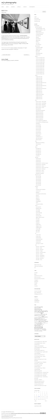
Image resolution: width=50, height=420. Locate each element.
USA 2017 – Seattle (39, 253)
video (41, 331)
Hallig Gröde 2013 (39, 92)
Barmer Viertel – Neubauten (41, 106)
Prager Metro (38, 224)
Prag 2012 (37, 221)
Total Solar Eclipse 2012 (40, 68)
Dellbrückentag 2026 (39, 117)
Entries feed (36, 18)
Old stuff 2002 (38, 179)
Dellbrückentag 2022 (39, 111)
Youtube (36, 285)
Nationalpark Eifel (39, 53)
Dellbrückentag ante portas (39, 381)
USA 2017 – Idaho (39, 248)
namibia (39, 324)
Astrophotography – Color (40, 29)
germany (41, 321)
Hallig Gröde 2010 (39, 87)
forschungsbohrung (41, 318)
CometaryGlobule (37, 314)
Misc (36, 141)
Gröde (36, 75)
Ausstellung (27, 54)
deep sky (45, 314)
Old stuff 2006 (38, 185)
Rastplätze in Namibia (40, 173)
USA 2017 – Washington (40, 255)
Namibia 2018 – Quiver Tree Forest (42, 167)
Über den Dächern (39, 138)
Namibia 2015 (38, 160)
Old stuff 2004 (38, 182)
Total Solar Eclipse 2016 (40, 70)
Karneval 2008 (38, 126)
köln (45, 322)
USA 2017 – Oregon (39, 250)
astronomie (37, 308)
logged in (9, 60)
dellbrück (36, 315)
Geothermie (36, 321)
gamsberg (45, 319)
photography (38, 328)
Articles (19, 6)
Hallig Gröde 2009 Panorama (41, 85)
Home (2, 6)
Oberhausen (38, 54)
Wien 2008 (38, 230)
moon (47, 322)
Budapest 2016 (38, 208)
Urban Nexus (36, 302)
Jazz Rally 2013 (38, 149)
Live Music (38, 155)
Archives (13, 6)
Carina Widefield (37, 353)
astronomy (38, 309)
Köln (36, 100)
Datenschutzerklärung (5, 417)
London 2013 (38, 236)
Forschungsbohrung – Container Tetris (41, 372)
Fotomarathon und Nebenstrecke (42, 122)
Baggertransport (39, 49)
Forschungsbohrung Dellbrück (41, 120)
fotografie (37, 319)
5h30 (37, 188)
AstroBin (36, 272)
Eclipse (36, 56)
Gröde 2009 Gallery (5, 54)
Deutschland (37, 46)
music (35, 324)
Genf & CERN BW (39, 212)
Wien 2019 (38, 231)
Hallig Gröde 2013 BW (40, 94)
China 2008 (38, 209)
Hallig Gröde (37, 322)
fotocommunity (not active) (39, 278)
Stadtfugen (36, 299)
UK (35, 233)
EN (5, 49)
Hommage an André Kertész (41, 193)
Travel (36, 205)
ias (41, 323)
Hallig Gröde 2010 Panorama (41, 88)
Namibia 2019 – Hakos (40, 170)
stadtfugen (38, 199)
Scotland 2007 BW (39, 239)
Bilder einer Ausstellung (40, 142)
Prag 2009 (37, 220)
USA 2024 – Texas (39, 259)
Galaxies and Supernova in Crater (40, 385)
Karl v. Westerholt (37, 292)
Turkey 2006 (38, 228)
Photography (32, 6)
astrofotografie (38, 307)
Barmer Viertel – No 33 (40, 107)
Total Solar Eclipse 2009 (40, 66)
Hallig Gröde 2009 (39, 84)
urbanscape (36, 331)
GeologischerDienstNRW (42, 320)
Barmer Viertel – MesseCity (41, 104)
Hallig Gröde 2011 (39, 89)
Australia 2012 (38, 207)
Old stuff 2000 (38, 177)
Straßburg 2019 (38, 227)
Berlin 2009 (38, 50)
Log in (35, 16)
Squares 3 (37, 198)
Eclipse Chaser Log (37, 264)
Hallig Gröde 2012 (39, 91)
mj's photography (8, 2)
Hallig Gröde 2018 (39, 98)
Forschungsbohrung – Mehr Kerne (40, 341)
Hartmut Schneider (37, 291)
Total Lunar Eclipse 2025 (40, 62)
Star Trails (37, 43)
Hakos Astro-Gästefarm (38, 266)
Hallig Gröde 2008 (39, 81)
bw (37, 312)
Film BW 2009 (38, 144)
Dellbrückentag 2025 (39, 116)
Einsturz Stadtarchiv (39, 119)
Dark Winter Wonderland (40, 110)
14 (38, 396)
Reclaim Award (38, 133)
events (7, 49)
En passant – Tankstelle (38, 363)
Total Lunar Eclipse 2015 (40, 57)
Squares (37, 195)
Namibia (36, 157)
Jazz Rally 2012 (38, 148)
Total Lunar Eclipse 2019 (40, 60)
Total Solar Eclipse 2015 (40, 69)
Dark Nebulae (38, 35)
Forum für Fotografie (14, 43)
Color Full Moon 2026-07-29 (39, 350)
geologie (35, 320)
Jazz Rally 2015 (38, 152)
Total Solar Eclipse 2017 (40, 72)
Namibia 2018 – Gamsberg (40, 164)
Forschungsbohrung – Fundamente (40, 373)
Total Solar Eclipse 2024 (40, 73)
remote (36, 330)
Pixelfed (35, 283)
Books (35, 312)
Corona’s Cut (38, 190)
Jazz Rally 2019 (38, 154)
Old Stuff (37, 325)
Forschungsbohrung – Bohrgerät (40, 362)
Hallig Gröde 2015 (39, 97)
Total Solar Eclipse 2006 (40, 63)
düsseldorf (36, 317)
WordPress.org (37, 21)
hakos (46, 321)
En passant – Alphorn (38, 379)
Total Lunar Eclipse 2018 (40, 59)
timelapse (40, 330)
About (7, 6)
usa (39, 331)
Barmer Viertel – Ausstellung (41, 103)
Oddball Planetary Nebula (39, 382)
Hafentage (38, 123)
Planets (37, 41)
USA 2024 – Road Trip (39, 258)
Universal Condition (39, 204)
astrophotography (41, 311)
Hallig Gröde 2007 (39, 79)
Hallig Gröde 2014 (39, 95)
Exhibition (15, 47)
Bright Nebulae (38, 31)
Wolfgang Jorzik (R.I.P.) (38, 294)
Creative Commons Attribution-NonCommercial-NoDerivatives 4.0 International (25, 413)
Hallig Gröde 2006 (39, 78)
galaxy (41, 319)
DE (42, 314)
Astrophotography (38, 27)
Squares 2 (37, 196)
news (43, 324)
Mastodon (36, 281)
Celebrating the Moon (40, 32)
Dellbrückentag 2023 (39, 113)
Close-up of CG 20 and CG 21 (39, 354)
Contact (25, 6)
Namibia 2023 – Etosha (40, 171)
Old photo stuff (38, 174)
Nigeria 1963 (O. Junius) (40, 217)
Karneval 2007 (38, 125)
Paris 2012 (38, 218)
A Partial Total (36, 344)
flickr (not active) (37, 277)
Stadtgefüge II (38, 201)
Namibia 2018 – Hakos (40, 166)
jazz (42, 322)
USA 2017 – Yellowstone (40, 256)
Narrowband (38, 38)
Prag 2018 (37, 223)
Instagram (36, 280)
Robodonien (38, 135)
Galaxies (37, 37)
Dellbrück (37, 192)
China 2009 (38, 211)
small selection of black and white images (10, 35)
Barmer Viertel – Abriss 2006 (41, 101)
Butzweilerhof (38, 108)
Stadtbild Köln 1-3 (39, 136)
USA (36, 245)
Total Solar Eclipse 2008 (40, 65)
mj (34, 406)
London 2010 (38, 234)
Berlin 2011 (38, 51)
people (42, 325)
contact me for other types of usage (10, 414)
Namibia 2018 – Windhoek (40, 168)
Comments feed (37, 19)
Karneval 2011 (38, 130)
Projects (36, 186)
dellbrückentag (42, 315)
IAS (35, 267)
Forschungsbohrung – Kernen (39, 343)
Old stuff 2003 (38, 180)
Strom (37, 202)
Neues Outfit (39, 406)
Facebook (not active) (38, 275)
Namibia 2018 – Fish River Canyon (42, 163)
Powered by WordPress (5, 416)
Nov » (46, 400)
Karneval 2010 (38, 129)
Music (36, 147)
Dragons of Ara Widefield (38, 346)
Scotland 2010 (38, 240)
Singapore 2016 (38, 226)
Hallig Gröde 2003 (39, 76)
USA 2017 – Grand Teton (40, 246)
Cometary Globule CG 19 (38, 384)
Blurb (35, 274)
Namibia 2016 (38, 161)
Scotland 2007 (38, 237)
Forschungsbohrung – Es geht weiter (41, 351)
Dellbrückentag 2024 (39, 114)
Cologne (11, 47)
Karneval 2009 (38, 128)
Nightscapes (38, 40)
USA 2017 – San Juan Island (40, 252)
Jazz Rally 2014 (38, 151)
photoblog (11, 49)
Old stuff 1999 (38, 176)
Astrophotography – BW (40, 28)
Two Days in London (39, 243)
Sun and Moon (38, 44)
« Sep (35, 400)
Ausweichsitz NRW (39, 47)
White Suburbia (38, 139)
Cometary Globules (39, 34)
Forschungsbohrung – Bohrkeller (40, 375)
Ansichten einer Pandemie (40, 189)
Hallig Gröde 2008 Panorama (41, 82)
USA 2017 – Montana (39, 249)
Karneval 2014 (38, 132)
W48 (36, 145)
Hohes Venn (38, 214)
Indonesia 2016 (38, 215)
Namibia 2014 (38, 158)
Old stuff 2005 (38, 183)
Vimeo (35, 284)
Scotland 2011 (38, 242)
